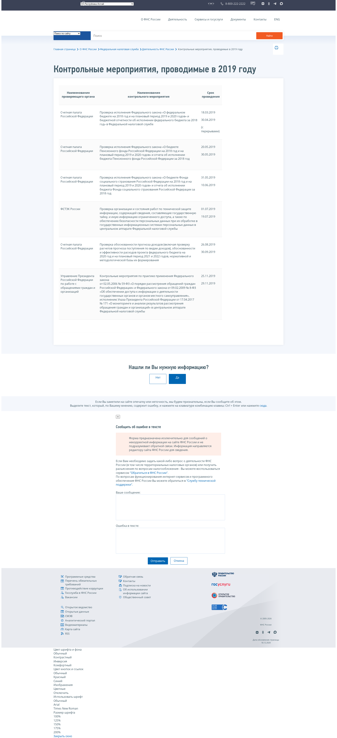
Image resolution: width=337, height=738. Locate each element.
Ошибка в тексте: (127, 526)
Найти (269, 35)
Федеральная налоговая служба (119, 49)
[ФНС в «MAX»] (280, 3)
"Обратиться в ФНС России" (149, 473)
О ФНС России (150, 19)
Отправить (158, 561)
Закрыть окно (63, 736)
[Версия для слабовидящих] (211, 4)
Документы (238, 19)
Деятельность (177, 19)
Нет (158, 377)
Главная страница (65, 49)
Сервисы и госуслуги (209, 19)
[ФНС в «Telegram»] (274, 3)
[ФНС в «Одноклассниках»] (269, 3)
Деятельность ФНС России (158, 49)
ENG (277, 19)
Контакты (260, 19)
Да (177, 377)
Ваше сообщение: (128, 492)
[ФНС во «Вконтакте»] (263, 3)
